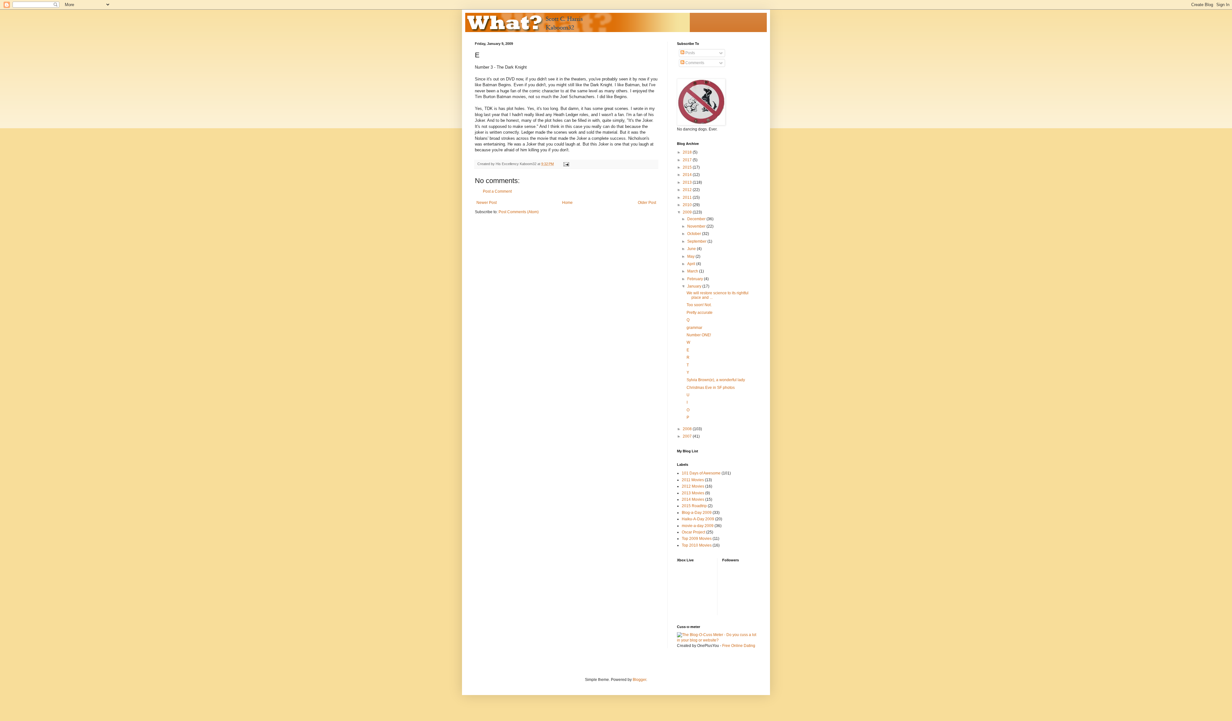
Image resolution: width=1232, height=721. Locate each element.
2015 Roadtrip (694, 506)
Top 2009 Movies (697, 538)
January (694, 286)
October (694, 233)
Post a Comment (497, 191)
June (692, 249)
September (697, 241)
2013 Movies (693, 493)
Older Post (647, 202)
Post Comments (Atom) (519, 212)
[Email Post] (566, 164)
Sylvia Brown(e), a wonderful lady (716, 380)
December (696, 219)
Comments (694, 63)
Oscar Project (693, 532)
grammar (694, 327)
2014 (688, 174)
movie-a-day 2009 (698, 526)
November (696, 226)
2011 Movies (693, 480)
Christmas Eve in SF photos (711, 387)
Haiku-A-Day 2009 (698, 519)
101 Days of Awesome (701, 473)
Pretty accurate (700, 312)
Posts (689, 53)
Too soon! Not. (699, 305)
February (695, 279)
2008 (688, 429)
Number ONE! (699, 335)
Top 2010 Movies (697, 545)
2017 (688, 160)
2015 (688, 167)
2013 (688, 182)
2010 (688, 205)
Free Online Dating (738, 645)
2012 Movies (693, 486)
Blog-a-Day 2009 (697, 512)
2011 (688, 197)
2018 (688, 152)
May (691, 256)
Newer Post (486, 202)
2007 (688, 436)
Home (567, 202)
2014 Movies (693, 499)
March (693, 271)
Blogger (639, 679)
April (691, 264)
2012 (688, 190)
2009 (688, 212)
